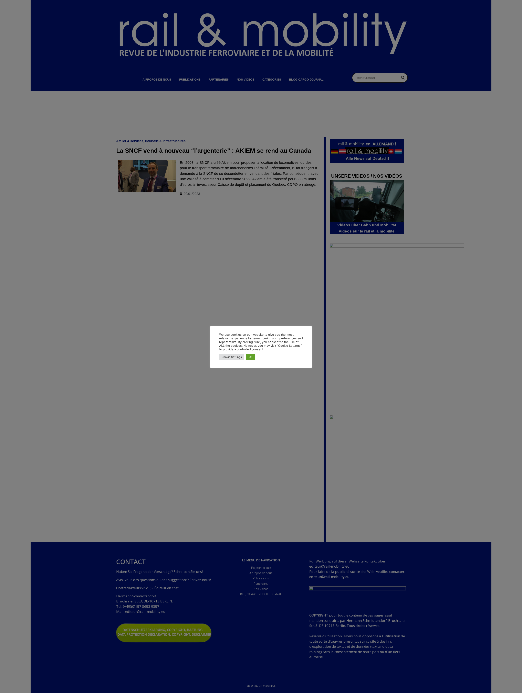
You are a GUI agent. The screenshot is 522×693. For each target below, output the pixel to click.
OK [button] (250, 357)
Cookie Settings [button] (232, 357)
